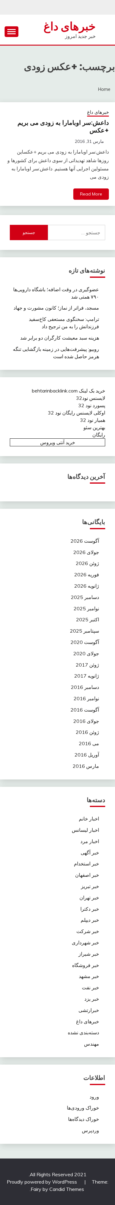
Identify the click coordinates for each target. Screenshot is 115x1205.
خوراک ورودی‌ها (83, 1108)
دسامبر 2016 (85, 687)
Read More (91, 194)
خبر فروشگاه (85, 965)
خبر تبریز (90, 886)
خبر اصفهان (87, 875)
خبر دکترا (89, 909)
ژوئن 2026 (87, 563)
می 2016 (89, 743)
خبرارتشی (89, 1010)
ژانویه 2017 (86, 676)
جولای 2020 (86, 653)
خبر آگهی (90, 853)
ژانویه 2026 (86, 586)
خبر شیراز (89, 954)
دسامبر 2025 (85, 597)
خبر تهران (89, 897)
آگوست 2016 (85, 710)
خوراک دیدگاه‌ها (83, 1119)
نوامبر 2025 (86, 608)
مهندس (91, 1044)
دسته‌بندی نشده (83, 1032)
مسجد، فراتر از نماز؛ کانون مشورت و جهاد (56, 308)
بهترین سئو (94, 427)
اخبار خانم (89, 819)
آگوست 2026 (85, 541)
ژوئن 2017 (87, 665)
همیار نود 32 (92, 420)
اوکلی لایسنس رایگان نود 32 (76, 413)
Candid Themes (66, 1189)
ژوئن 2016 (87, 732)
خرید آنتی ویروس (57, 442)
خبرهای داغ (70, 26)
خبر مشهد (89, 976)
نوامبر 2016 (86, 698)
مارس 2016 (86, 766)
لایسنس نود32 (90, 398)
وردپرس (90, 1130)
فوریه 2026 (86, 574)
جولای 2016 (86, 721)
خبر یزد (91, 999)
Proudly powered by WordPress (42, 1182)
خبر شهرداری (85, 942)
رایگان (98, 435)
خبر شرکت (87, 931)
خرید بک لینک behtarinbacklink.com (68, 391)
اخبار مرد (89, 841)
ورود (94, 1097)
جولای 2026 (86, 552)
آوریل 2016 (87, 755)
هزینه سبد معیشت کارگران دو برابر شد (59, 338)
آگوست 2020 (85, 642)
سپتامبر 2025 (84, 631)
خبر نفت (90, 987)
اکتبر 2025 (87, 619)
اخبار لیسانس (85, 830)
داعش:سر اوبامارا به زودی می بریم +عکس (63, 126)
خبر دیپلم (90, 920)
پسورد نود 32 (91, 405)
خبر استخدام (86, 864)
